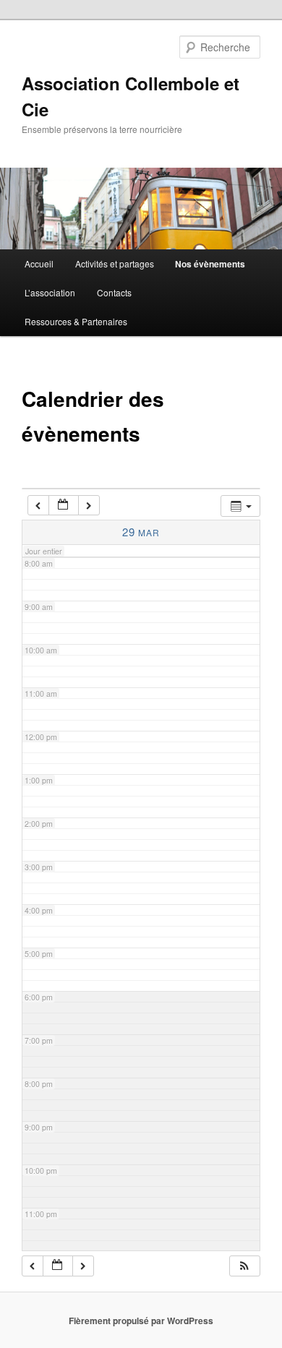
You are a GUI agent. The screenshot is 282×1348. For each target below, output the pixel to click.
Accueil (39, 263)
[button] (244, 1266)
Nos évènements (210, 263)
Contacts (114, 292)
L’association (50, 292)
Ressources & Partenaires (76, 321)
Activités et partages (114, 263)
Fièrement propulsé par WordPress (141, 1320)
